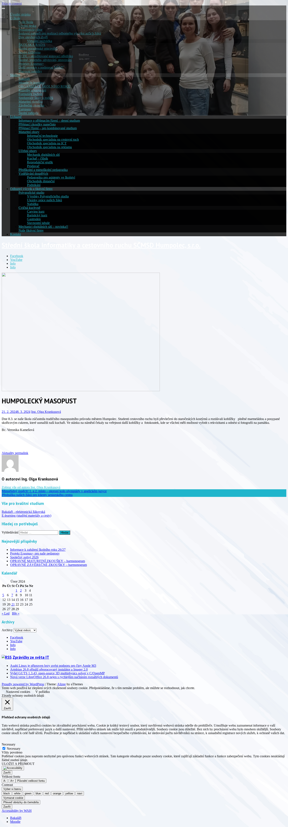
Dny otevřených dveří (33, 37)
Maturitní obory (29, 132)
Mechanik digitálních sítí (43, 154)
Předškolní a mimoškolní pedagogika (43, 170)
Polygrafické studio (31, 192)
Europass (25, 109)
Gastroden (34, 219)
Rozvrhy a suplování (32, 90)
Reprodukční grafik (40, 162)
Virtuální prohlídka (39, 41)
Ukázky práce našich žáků (44, 200)
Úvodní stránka (20, 14)
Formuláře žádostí (30, 94)
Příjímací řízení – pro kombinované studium (48, 128)
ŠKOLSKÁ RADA (32, 45)
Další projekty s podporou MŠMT (41, 67)
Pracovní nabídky (30, 71)
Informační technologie (42, 135)
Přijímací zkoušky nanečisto (37, 124)
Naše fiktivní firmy (31, 230)
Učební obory (28, 151)
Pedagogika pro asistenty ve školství (51, 177)
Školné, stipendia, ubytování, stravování (45, 60)
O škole (15, 18)
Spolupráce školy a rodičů (36, 98)
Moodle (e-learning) (32, 82)
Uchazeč (16, 117)
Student (15, 75)
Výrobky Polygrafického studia (48, 196)
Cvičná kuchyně (29, 207)
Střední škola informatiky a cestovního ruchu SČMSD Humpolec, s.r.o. (101, 245)
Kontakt (15, 234)
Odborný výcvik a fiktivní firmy (31, 189)
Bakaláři (24, 79)
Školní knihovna (29, 52)
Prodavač (33, 166)
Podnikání (33, 185)
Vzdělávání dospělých (33, 173)
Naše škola (26, 22)
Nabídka (32, 204)
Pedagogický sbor (30, 29)
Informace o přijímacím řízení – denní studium (49, 120)
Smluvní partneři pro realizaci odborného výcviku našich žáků (60, 33)
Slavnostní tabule (38, 223)
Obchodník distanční (41, 181)
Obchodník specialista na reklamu (49, 147)
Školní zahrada (28, 113)
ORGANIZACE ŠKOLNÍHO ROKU (44, 86)
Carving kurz (35, 211)
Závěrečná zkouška (31, 105)
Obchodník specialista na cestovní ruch (53, 139)
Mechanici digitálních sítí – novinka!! (43, 226)
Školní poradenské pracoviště (38, 48)
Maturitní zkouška (31, 101)
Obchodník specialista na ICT (47, 143)
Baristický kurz (37, 215)
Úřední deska (27, 26)
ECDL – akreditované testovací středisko (46, 56)
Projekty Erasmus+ (31, 63)
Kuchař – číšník (37, 158)
